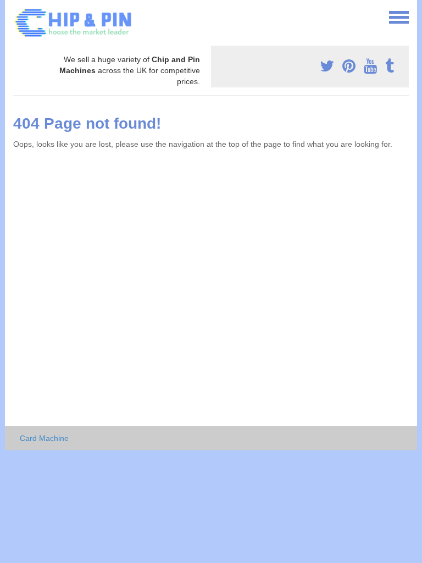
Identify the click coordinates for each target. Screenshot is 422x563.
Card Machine (44, 438)
